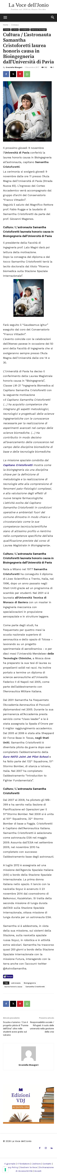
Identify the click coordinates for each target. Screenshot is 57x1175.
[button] (52, 18)
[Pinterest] (20, 74)
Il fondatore (23, 1163)
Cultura (15, 30)
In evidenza (24, 30)
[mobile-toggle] (5, 18)
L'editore (36, 1163)
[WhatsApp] (27, 74)
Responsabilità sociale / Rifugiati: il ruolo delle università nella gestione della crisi (42, 1027)
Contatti (47, 1163)
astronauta (16, 983)
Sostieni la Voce (28, 1167)
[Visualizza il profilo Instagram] (45, 1148)
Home (5, 25)
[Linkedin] (52, 1148)
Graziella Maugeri (14, 67)
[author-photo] (28, 1060)
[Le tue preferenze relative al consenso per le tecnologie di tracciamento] (5, 1170)
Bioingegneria (30, 983)
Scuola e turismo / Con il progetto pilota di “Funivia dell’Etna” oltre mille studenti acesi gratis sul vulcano (15, 1028)
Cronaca (15, 25)
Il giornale (9, 1163)
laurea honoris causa (13, 986)
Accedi (37, 1171)
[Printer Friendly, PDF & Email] (8, 976)
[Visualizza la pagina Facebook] (6, 74)
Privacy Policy (10, 1167)
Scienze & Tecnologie (38, 30)
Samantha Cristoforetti (35, 986)
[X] (13, 74)
